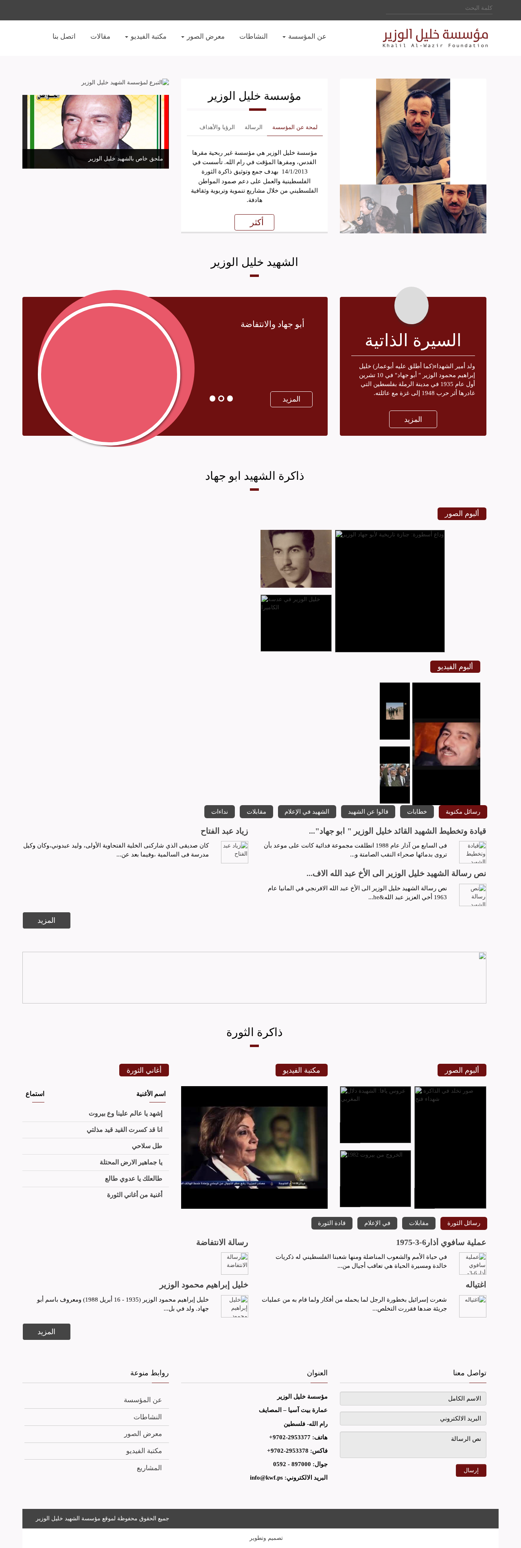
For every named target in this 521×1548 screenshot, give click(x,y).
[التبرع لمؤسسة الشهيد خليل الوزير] (95, 83)
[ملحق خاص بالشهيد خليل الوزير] (95, 132)
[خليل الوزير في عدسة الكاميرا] (296, 650)
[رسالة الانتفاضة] (235, 1263)
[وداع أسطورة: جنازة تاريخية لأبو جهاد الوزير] (390, 651)
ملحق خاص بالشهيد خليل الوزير (125, 159)
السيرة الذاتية (413, 340)
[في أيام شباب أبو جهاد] (296, 586)
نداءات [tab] (219, 811)
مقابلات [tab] (256, 811)
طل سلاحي (147, 1145)
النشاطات (148, 1417)
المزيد (413, 419)
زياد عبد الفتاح (224, 831)
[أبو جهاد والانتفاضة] (98, 438)
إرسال (471, 1470)
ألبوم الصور (462, 513)
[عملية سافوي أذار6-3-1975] (473, 1263)
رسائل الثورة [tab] (463, 1222)
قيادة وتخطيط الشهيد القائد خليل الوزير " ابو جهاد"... (397, 831)
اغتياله (476, 1284)
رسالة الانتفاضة (222, 1242)
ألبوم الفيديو (455, 667)
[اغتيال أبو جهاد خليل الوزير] (254, 1207)
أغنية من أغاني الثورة (134, 1194)
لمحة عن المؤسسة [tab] (294, 127)
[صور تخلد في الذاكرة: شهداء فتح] (450, 1207)
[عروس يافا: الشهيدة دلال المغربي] (375, 1141)
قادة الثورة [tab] (332, 1222)
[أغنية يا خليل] (446, 803)
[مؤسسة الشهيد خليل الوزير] (419, 38)
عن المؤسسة (143, 1400)
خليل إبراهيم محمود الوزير (204, 1284)
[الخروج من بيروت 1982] (375, 1205)
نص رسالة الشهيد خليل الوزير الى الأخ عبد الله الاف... (396, 873)
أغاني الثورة (144, 1070)
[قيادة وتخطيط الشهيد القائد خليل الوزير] (473, 852)
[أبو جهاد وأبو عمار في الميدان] (395, 738)
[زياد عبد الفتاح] (235, 852)
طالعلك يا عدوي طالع (133, 1178)
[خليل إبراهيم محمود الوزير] (235, 1306)
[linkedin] (50, 10)
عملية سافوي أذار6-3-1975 (441, 1242)
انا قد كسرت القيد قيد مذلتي (124, 1129)
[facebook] (58, 10)
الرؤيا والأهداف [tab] (217, 127)
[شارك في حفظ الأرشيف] (254, 977)
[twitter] (41, 10)
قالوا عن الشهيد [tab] (368, 811)
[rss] (484, 1517)
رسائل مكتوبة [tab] (463, 811)
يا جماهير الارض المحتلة (131, 1162)
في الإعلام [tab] (377, 1222)
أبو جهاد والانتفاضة (272, 324)
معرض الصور (143, 1434)
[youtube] (33, 10)
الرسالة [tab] (254, 127)
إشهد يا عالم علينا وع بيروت (125, 1113)
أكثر (257, 222)
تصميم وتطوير (266, 1538)
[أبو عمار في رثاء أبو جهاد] (395, 802)
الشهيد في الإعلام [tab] (307, 811)
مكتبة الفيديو (301, 1070)
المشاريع (149, 1468)
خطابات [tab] (417, 811)
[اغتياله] (473, 1306)
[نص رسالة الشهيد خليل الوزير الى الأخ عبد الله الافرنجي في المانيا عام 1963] (473, 895)
